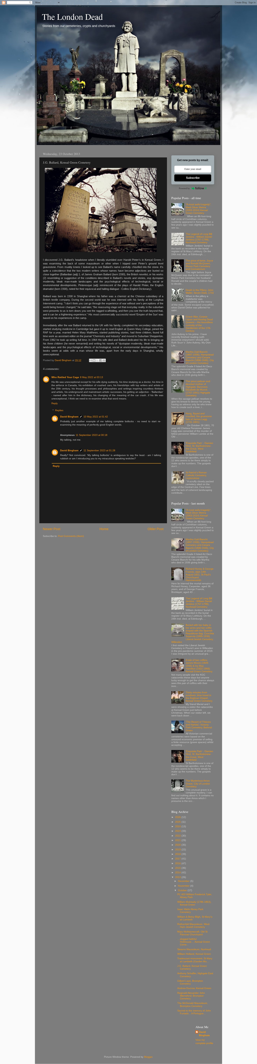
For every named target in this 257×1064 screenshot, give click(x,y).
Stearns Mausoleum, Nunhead (194, 949)
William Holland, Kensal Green (194, 954)
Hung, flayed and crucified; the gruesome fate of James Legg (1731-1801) (199, 417)
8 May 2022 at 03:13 (91, 377)
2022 (178, 835)
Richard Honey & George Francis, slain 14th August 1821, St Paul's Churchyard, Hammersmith (199, 575)
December (184, 881)
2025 (178, 822)
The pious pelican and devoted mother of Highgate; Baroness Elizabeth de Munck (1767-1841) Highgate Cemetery (198, 388)
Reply (54, 403)
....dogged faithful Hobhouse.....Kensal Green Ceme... (193, 942)
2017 (178, 858)
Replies (59, 410)
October (183, 890)
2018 (178, 854)
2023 (178, 831)
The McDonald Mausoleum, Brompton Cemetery (192, 1004)
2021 (178, 840)
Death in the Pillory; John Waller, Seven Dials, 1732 (200, 291)
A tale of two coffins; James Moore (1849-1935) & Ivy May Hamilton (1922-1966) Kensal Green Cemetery (199, 666)
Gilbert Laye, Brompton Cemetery (190, 982)
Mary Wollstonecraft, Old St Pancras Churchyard (192, 933)
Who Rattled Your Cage (65, 377)
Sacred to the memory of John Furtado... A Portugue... (194, 1012)
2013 (178, 877)
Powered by (184, 188)
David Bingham (69, 416)
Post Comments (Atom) (71, 536)
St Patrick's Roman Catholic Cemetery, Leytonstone (196, 475)
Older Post (155, 529)
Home (104, 529)
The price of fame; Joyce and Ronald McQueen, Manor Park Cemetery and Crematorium (199, 265)
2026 (178, 817)
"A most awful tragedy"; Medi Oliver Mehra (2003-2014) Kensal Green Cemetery (198, 208)
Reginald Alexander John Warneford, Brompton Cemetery (191, 996)
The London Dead (72, 16)
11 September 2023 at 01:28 (99, 450)
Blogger (148, 1057)
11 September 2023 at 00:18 (91, 435)
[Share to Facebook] (100, 360)
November (184, 886)
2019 (178, 849)
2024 (178, 826)
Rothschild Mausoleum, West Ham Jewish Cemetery (193, 925)
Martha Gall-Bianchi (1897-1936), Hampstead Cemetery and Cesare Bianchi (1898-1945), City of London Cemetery (200, 358)
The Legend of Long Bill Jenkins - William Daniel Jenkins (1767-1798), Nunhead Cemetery (199, 238)
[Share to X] (97, 360)
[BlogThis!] (94, 360)
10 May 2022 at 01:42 (96, 416)
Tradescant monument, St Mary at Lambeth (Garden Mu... (194, 960)
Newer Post (51, 529)
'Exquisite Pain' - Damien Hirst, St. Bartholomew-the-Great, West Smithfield (199, 447)
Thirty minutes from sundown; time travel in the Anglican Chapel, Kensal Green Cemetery (199, 696)
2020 (178, 845)
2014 (178, 872)
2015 (178, 868)
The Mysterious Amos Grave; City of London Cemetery (198, 783)
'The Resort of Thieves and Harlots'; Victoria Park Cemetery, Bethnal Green (199, 726)
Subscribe (193, 177)
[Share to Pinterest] (104, 360)
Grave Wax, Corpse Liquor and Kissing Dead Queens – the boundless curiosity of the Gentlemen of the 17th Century (199, 323)
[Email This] (90, 360)
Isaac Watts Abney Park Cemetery (190, 910)
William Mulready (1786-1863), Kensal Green (194, 903)
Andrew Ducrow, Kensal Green (194, 988)
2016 (178, 863)
